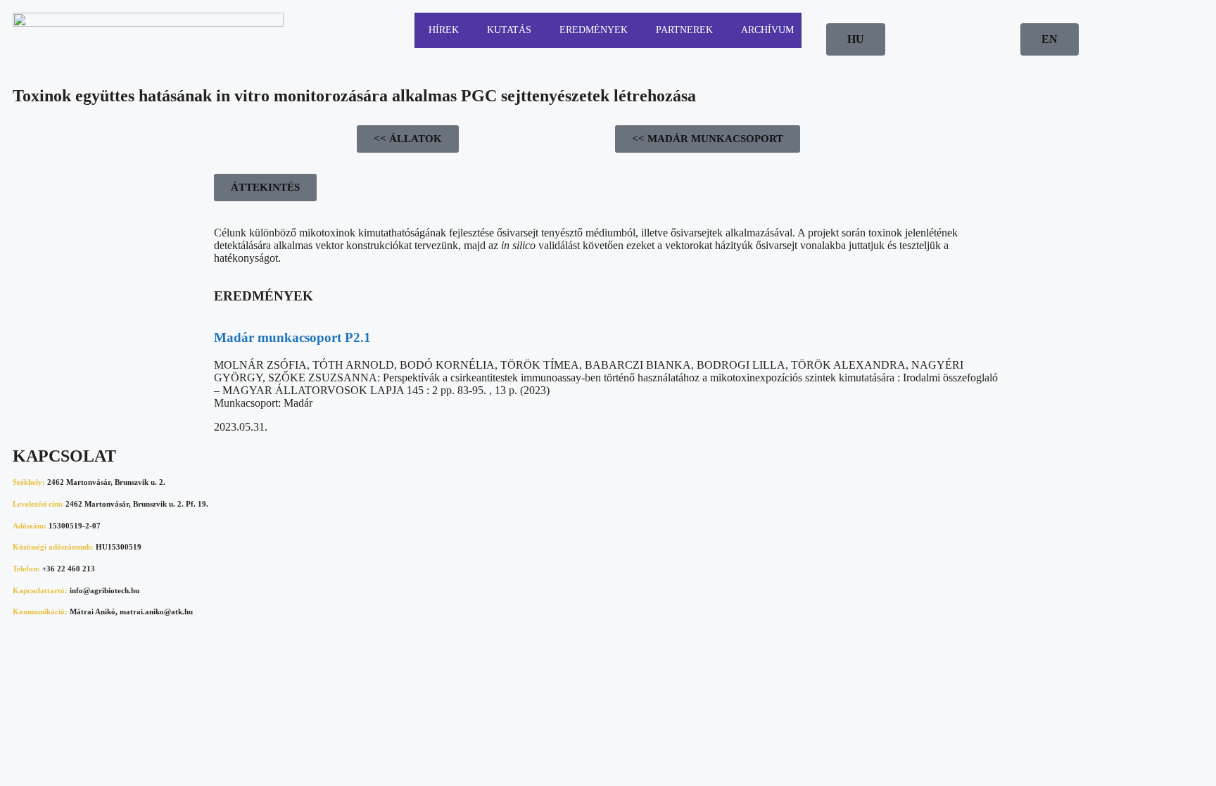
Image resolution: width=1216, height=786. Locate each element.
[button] (265, 187)
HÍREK (444, 30)
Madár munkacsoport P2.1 (292, 337)
